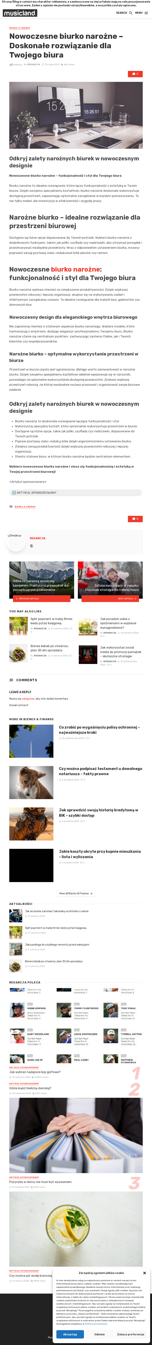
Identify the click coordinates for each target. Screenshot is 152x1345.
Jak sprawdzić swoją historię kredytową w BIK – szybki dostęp (98, 812)
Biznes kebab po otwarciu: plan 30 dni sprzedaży (50, 648)
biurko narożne (75, 269)
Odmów (99, 1334)
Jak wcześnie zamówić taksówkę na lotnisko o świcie (57, 911)
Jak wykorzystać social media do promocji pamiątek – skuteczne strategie (120, 652)
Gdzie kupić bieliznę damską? (30, 1088)
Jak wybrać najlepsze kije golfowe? (35, 1072)
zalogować (28, 698)
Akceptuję (70, 1334)
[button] (144, 1273)
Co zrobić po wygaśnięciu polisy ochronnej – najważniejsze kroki (99, 730)
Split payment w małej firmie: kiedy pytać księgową (52, 621)
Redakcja (33, 64)
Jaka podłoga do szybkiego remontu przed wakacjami (57, 944)
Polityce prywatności (96, 1324)
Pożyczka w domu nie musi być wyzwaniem (40, 1182)
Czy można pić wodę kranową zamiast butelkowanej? (48, 1275)
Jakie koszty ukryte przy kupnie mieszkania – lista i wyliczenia (100, 854)
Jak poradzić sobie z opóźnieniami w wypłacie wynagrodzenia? (118, 623)
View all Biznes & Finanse (74, 893)
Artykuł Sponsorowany (24, 1067)
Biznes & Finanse (19, 28)
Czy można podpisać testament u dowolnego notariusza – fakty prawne (100, 771)
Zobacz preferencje (130, 1334)
